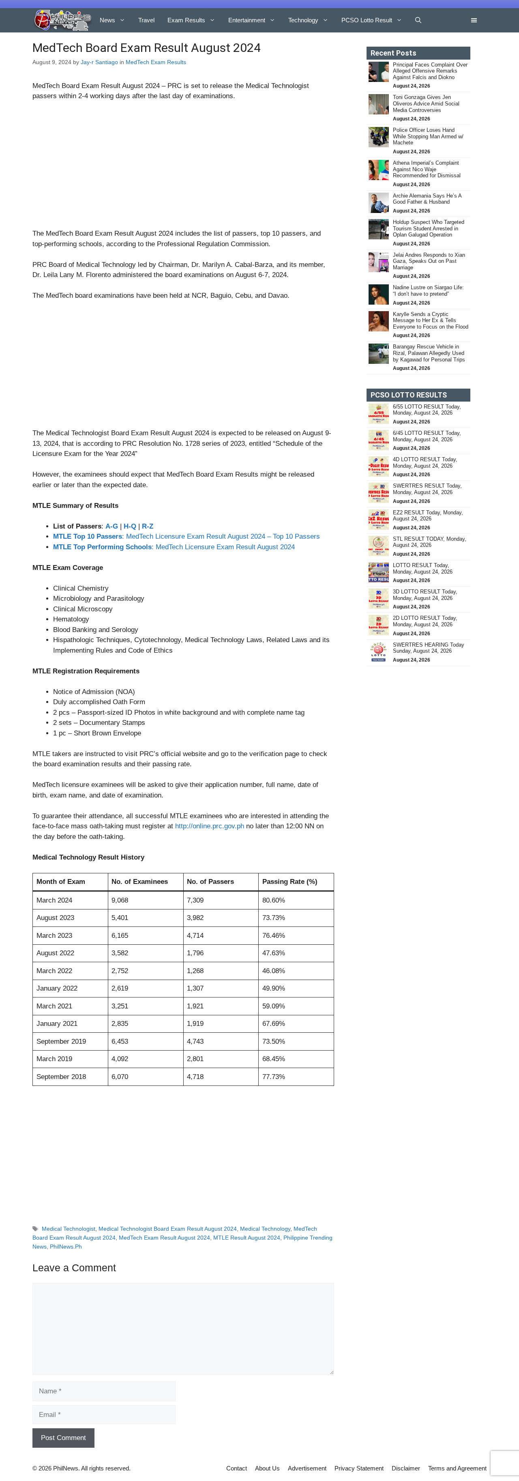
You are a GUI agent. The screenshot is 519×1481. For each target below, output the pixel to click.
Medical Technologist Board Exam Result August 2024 (168, 1228)
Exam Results (186, 20)
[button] (418, 20)
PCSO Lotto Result (366, 20)
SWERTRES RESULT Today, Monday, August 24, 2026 (427, 489)
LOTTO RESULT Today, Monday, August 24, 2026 (423, 568)
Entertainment (246, 20)
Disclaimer (406, 1468)
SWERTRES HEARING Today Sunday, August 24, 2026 (428, 648)
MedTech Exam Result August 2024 (164, 1237)
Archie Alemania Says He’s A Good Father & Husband (427, 199)
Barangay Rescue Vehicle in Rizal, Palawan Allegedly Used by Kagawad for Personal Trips (430, 353)
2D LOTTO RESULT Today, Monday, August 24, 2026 (425, 621)
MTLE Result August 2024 (246, 1237)
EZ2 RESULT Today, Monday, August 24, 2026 (428, 515)
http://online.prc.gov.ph (209, 826)
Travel (146, 20)
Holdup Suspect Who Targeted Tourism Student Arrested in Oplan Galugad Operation (428, 228)
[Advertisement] (183, 168)
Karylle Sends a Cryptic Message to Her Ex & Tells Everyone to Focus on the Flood (430, 320)
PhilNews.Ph (66, 1246)
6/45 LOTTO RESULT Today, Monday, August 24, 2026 (427, 436)
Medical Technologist (68, 1228)
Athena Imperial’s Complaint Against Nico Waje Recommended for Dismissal (427, 169)
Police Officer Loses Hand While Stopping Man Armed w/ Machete (428, 136)
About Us (267, 1468)
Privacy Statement (359, 1468)
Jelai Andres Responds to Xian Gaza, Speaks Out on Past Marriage (429, 261)
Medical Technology (265, 1228)
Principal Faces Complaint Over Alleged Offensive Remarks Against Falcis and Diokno (430, 71)
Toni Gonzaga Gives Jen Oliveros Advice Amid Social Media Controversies (426, 103)
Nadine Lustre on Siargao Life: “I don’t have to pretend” (428, 290)
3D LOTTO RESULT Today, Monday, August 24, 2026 (425, 595)
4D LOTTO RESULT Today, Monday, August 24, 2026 (425, 462)
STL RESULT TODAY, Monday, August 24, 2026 (429, 542)
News (107, 20)
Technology (303, 20)
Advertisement (307, 1468)
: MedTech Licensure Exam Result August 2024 (174, 547)
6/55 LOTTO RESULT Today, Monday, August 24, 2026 (427, 410)
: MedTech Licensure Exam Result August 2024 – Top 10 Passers (186, 536)
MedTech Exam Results (156, 62)
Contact (236, 1468)
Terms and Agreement (457, 1468)
